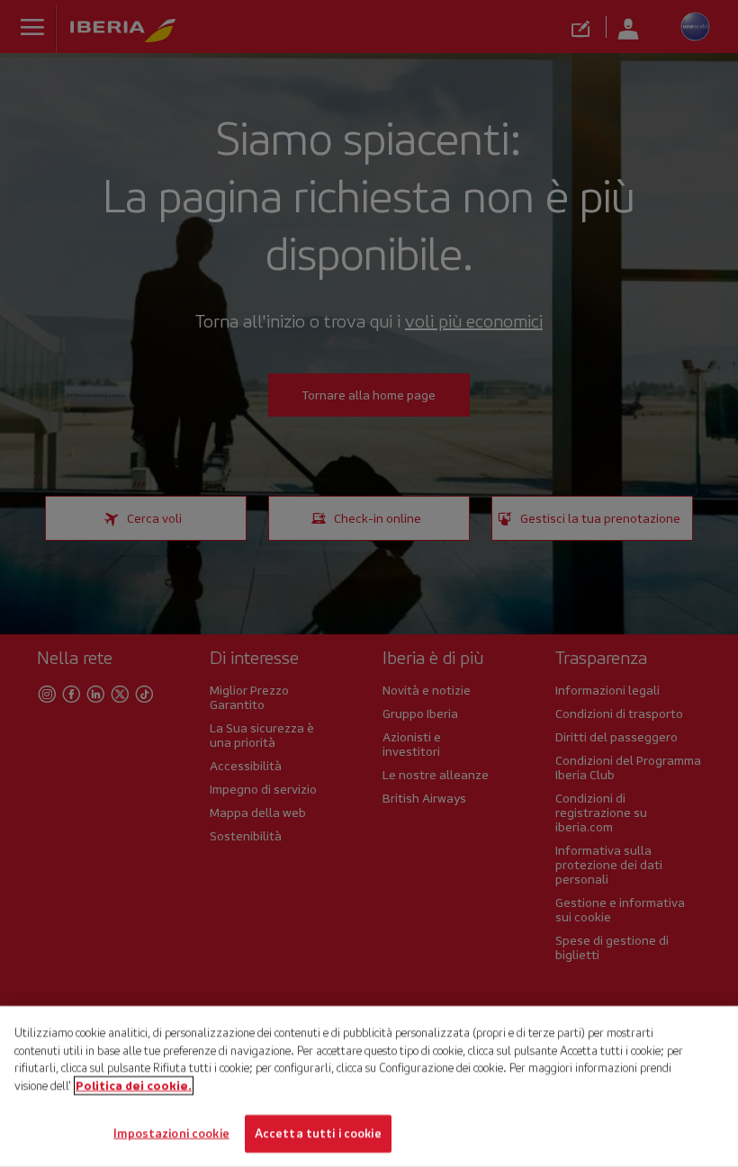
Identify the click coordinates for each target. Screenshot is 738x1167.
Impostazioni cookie (171, 1133)
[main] (369, 1086)
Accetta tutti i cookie (318, 1133)
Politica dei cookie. (134, 1085)
